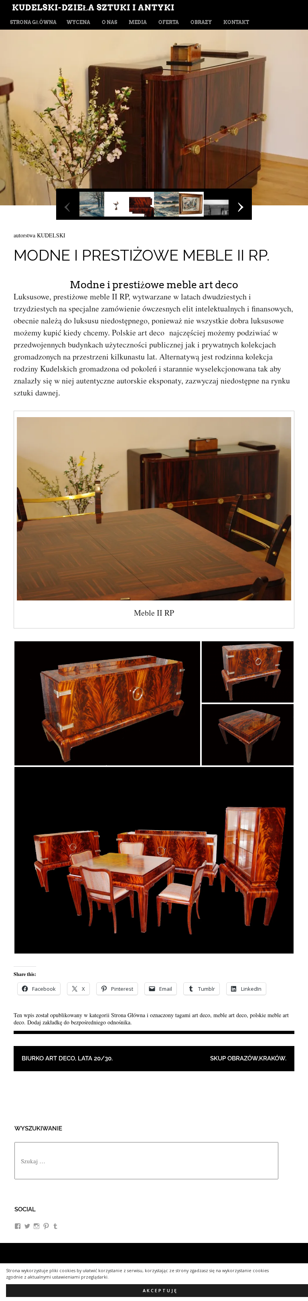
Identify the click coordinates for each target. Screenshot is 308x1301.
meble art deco (230, 1015)
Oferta (168, 22)
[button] (107, 703)
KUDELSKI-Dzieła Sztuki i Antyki (93, 7)
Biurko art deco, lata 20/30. (67, 1058)
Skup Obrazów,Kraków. (248, 1058)
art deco (201, 1015)
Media (138, 22)
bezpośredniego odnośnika (100, 1022)
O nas (109, 22)
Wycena (78, 22)
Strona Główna (128, 1015)
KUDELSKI (51, 235)
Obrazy (201, 22)
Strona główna (33, 22)
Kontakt (236, 22)
